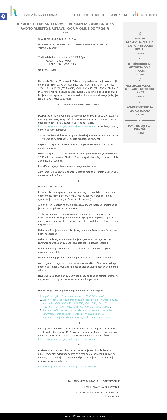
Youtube (125, 15)
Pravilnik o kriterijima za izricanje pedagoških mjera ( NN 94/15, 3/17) (78, 317)
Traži (112, 15)
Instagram (119, 15)
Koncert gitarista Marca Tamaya (140, 109)
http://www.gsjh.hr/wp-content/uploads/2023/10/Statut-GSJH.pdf (76, 296)
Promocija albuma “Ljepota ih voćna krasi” (139, 46)
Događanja (140, 38)
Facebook (122, 15)
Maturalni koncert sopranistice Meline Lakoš (140, 89)
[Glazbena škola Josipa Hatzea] (34, 11)
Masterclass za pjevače (139, 127)
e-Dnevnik (115, 15)
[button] (3, 16)
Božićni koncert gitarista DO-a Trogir (140, 67)
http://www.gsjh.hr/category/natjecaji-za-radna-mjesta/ (67, 126)
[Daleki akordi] (143, 13)
